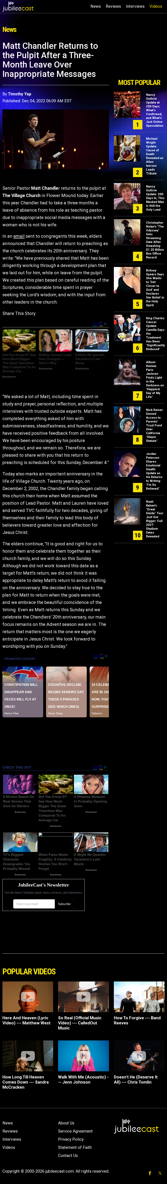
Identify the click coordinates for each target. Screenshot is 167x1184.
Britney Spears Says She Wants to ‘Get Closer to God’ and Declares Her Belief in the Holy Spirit (155, 288)
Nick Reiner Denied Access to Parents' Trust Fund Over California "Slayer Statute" (154, 425)
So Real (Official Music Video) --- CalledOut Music (79, 1022)
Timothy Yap (19, 93)
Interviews (135, 6)
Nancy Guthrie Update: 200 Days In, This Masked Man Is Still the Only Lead (155, 198)
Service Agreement (75, 1131)
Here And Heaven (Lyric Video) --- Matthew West (26, 1020)
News (95, 6)
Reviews (113, 6)
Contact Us (68, 1155)
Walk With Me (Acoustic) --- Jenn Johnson (83, 1080)
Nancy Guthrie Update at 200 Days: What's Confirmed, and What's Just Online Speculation (154, 110)
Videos (155, 6)
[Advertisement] (139, 58)
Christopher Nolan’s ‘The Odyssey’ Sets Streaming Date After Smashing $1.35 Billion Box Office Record (155, 240)
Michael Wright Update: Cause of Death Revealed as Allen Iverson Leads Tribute (154, 156)
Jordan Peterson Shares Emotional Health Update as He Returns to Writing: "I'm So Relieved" (154, 471)
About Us (66, 1123)
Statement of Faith (75, 1147)
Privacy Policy (71, 1139)
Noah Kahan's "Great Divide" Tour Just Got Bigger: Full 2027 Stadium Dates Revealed (154, 519)
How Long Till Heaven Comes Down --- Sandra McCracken (25, 1082)
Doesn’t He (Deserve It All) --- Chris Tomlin (136, 1080)
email (19, 236)
